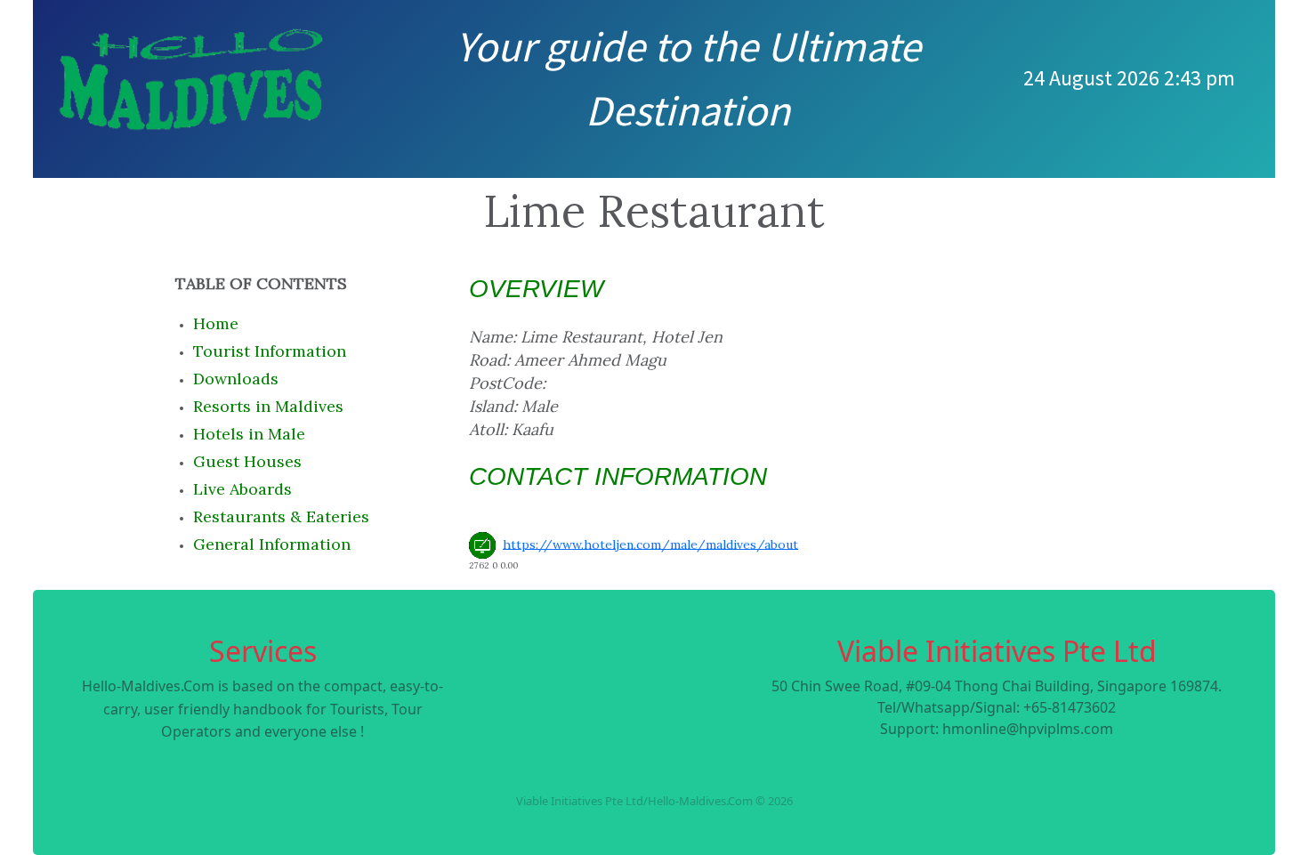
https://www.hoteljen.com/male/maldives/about (650, 544)
